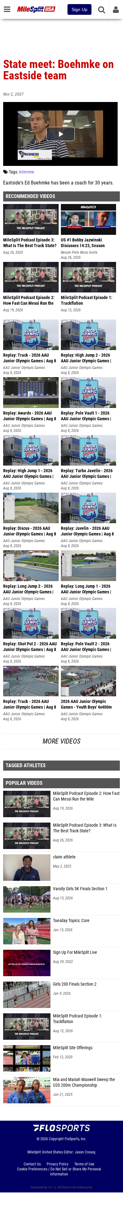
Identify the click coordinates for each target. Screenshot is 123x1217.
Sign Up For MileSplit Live (75, 952)
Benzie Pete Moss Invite (79, 252)
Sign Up (79, 9)
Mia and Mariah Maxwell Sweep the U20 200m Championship (84, 1082)
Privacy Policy (57, 1164)
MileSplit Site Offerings (72, 1047)
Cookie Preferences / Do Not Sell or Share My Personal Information (59, 1171)
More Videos (61, 741)
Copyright (56, 1139)
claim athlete (64, 857)
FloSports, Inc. (75, 1139)
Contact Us (32, 1164)
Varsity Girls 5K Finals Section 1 (80, 889)
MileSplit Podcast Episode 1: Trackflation (77, 1018)
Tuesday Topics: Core (71, 920)
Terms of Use (84, 1164)
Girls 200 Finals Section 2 (75, 984)
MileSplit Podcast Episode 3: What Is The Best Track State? (84, 828)
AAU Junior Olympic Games (24, 367)
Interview (26, 172)
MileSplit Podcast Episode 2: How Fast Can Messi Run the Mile (86, 796)
